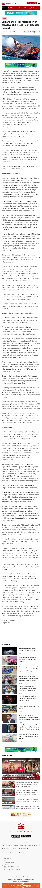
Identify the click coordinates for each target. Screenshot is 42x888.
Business (23, 845)
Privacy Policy (16, 877)
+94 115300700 (8, 858)
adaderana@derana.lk (10, 862)
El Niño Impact (9, 8)
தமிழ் (34, 3)
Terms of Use (26, 877)
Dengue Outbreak (26, 8)
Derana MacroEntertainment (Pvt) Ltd (12, 869)
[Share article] (39, 31)
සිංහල (29, 3)
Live (5, 8)
